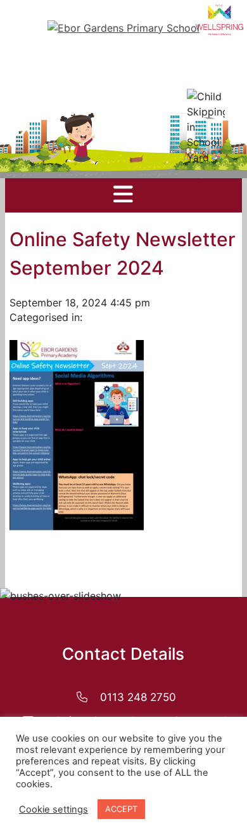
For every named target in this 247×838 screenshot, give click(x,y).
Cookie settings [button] (53, 809)
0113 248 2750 (138, 697)
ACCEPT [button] (121, 809)
